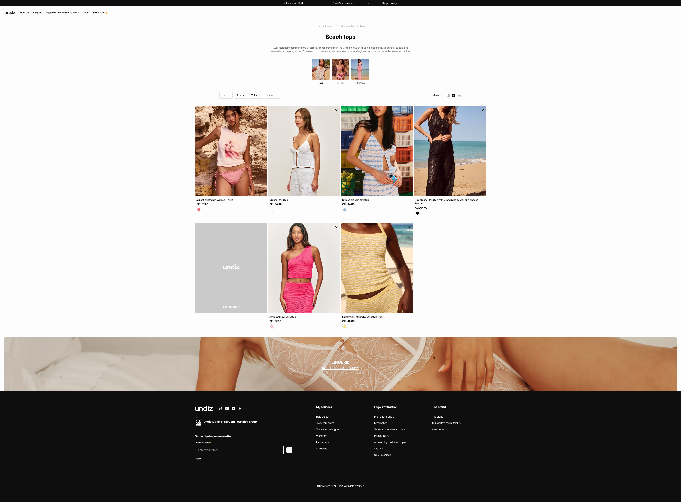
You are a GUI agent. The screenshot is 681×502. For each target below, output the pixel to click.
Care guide (438, 429)
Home (319, 26)
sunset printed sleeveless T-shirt (214, 199)
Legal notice (380, 422)
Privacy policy (381, 435)
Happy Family (389, 3)
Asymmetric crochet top (282, 316)
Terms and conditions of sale (389, 429)
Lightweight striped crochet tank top (362, 316)
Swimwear (330, 26)
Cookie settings (382, 454)
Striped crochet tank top (355, 199)
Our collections (358, 26)
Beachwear (343, 26)
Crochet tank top (278, 199)
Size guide (321, 448)
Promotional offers (384, 416)
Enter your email (203, 442)
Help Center (322, 416)
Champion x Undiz (294, 3)
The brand (437, 416)
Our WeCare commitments (446, 422)
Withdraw (321, 435)
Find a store (322, 442)
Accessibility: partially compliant (391, 442)
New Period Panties (343, 3)
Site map (378, 448)
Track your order (325, 422)
